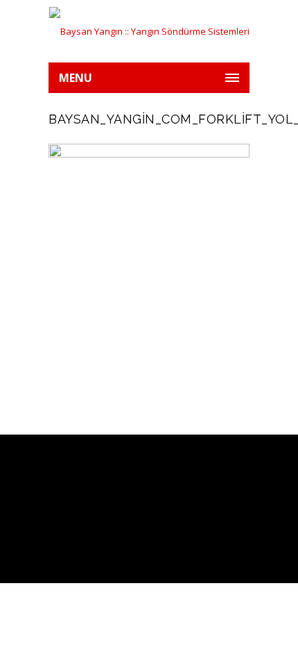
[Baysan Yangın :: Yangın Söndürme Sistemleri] (149, 31)
